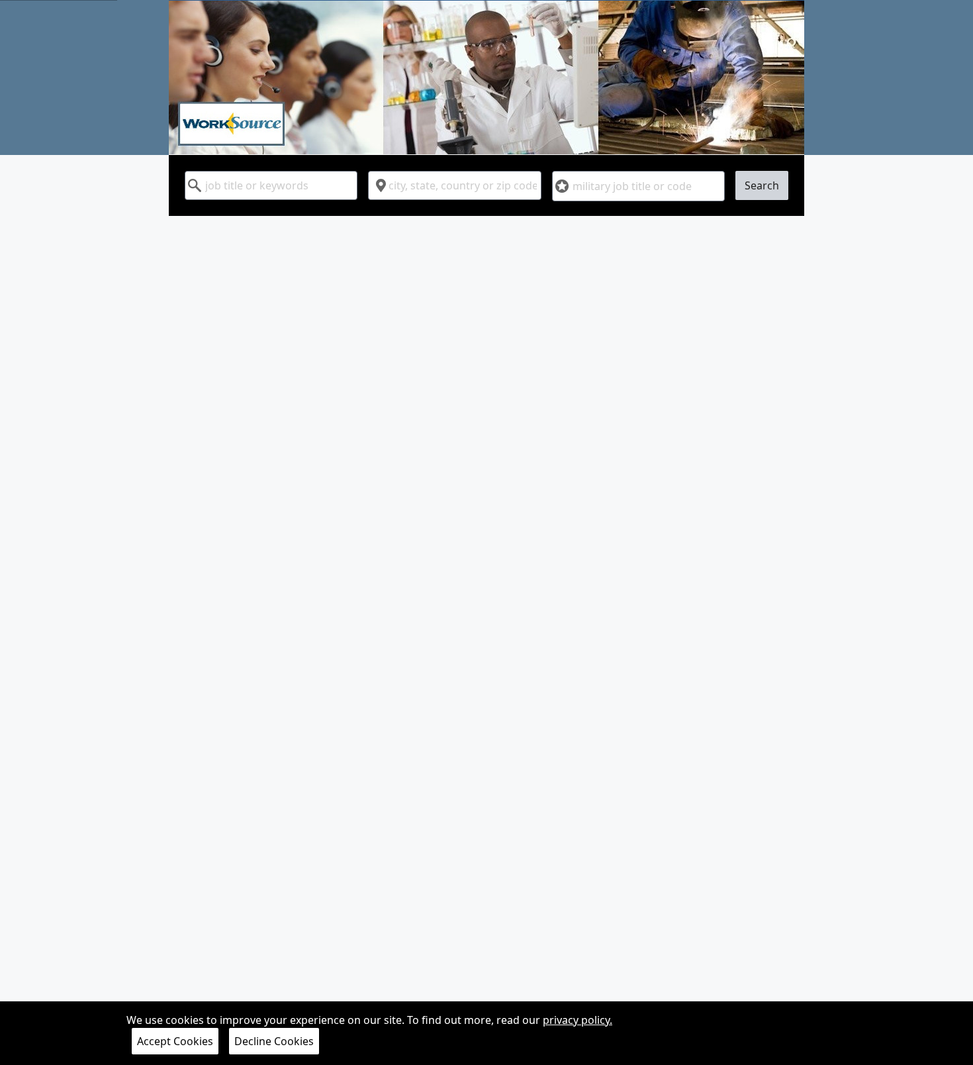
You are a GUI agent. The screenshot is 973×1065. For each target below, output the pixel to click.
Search (762, 185)
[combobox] (271, 185)
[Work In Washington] (486, 77)
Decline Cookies (274, 1041)
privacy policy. (577, 1020)
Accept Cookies (175, 1041)
